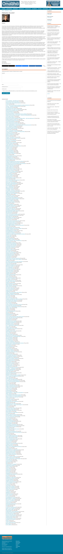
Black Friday (8, 523)
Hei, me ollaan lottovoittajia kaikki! (11, 379)
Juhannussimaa (8, 250)
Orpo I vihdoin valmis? (9, 251)
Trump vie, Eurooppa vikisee (10, 172)
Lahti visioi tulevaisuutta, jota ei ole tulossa (13, 123)
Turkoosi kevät (8, 263)
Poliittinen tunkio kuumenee (10, 387)
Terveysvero (8, 333)
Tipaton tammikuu (9, 129)
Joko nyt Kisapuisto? (9, 337)
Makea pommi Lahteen (9, 170)
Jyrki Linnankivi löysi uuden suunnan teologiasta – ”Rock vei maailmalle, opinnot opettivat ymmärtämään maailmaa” (53, 34)
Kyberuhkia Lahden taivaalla (10, 512)
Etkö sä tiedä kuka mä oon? (10, 280)
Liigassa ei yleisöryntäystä (10, 192)
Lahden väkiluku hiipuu (10, 144)
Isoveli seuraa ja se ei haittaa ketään (12, 412)
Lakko (7, 312)
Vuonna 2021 (8, 326)
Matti (7, 463)
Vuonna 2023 (8, 226)
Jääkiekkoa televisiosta (10, 480)
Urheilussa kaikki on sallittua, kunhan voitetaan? (14, 259)
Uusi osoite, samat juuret (10, 112)
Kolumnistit (34, 8)
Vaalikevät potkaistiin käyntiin (11, 274)
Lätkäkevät (8, 260)
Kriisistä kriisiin (8, 248)
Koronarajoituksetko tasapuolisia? (11, 356)
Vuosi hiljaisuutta (9, 366)
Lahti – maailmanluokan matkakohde (12, 325)
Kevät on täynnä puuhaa (10, 359)
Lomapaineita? (8, 491)
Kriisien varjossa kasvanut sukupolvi (12, 122)
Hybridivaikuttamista (9, 314)
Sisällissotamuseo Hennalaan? (11, 426)
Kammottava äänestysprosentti (11, 322)
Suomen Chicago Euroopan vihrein (11, 438)
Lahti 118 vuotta (8, 235)
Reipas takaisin (8, 141)
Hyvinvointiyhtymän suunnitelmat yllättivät (13, 415)
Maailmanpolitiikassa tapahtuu (11, 177)
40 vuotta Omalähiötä (9, 479)
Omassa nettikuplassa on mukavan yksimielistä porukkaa (15, 131)
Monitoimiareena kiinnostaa (10, 269)
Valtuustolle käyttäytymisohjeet (11, 372)
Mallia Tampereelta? (9, 284)
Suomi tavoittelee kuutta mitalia (11, 127)
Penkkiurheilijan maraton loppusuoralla (12, 511)
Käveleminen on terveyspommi (11, 140)
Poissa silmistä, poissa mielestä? (11, 108)
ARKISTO (48, 93)
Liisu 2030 (7, 413)
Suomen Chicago (9, 501)
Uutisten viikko (8, 371)
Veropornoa (8, 476)
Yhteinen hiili (8, 521)
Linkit (50, 8)
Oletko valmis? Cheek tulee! (10, 488)
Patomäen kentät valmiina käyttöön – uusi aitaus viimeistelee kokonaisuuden (54, 84)
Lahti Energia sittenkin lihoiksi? (11, 205)
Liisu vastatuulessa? (9, 339)
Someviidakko (8, 485)
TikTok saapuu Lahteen (10, 116)
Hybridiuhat (8, 237)
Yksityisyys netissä (9, 148)
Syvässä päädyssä (9, 318)
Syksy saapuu (8, 296)
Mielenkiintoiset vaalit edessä (11, 453)
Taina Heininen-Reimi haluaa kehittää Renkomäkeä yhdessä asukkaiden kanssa (53, 58)
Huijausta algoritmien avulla (10, 283)
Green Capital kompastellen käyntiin (12, 436)
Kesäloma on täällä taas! (10, 249)
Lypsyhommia (8, 502)
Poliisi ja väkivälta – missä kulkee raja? (12, 100)
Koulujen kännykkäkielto (10, 152)
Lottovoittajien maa (9, 279)
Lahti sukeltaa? (8, 459)
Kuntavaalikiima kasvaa (10, 357)
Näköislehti (21, 8)
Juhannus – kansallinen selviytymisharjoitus (13, 106)
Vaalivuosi (7, 467)
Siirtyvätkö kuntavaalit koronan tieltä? (12, 367)
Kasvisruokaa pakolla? (9, 270)
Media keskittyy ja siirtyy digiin (11, 217)
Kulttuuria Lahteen (9, 307)
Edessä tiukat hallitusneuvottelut (11, 262)
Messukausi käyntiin (9, 338)
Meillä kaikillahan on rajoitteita (11, 498)
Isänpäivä (7, 282)
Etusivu (3, 8)
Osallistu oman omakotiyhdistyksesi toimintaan (13, 306)
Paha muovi (8, 496)
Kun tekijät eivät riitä (9, 107)
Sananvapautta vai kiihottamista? (11, 424)
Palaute (39, 8)
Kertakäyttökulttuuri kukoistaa (11, 242)
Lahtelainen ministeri (9, 444)
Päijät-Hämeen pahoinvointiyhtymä (11, 443)
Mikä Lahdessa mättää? (10, 509)
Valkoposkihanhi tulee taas (10, 360)
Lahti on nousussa (9, 149)
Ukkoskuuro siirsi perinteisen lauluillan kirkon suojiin (53, 45)
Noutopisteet (9, 8)
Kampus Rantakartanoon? (10, 133)
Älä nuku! (7, 455)
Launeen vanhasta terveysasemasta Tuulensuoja (14, 304)
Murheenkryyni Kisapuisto (10, 247)
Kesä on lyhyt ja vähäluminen (11, 153)
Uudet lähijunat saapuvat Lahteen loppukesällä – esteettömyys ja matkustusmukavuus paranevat (52, 51)
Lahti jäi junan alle (9, 388)
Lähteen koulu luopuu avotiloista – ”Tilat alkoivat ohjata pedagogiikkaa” (53, 42)
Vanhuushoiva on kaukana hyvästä (11, 171)
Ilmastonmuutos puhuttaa (10, 478)
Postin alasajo (8, 434)
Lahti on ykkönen (9, 524)
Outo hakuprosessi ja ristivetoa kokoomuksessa (13, 432)
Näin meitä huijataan (9, 334)
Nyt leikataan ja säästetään (10, 209)
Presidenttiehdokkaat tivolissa (11, 518)
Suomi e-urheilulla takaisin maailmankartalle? (13, 458)
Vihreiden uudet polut (9, 489)
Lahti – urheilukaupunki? (10, 186)
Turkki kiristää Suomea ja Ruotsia (11, 301)
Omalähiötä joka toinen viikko (11, 403)
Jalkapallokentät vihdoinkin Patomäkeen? (13, 198)
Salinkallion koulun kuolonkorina (11, 142)
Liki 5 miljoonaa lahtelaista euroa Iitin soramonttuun (14, 261)
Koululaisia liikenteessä (10, 151)
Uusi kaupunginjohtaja (9, 238)
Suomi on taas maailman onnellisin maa (12, 214)
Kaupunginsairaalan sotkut (10, 227)
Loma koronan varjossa (10, 399)
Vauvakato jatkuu (9, 236)
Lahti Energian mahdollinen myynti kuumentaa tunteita (15, 225)
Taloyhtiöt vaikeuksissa (10, 253)
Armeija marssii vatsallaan (10, 486)
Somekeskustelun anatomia (10, 195)
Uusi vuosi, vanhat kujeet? (10, 416)
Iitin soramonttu (8, 302)
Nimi (3, 84)
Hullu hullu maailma (9, 175)
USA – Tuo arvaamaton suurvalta (11, 130)
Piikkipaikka (8, 402)
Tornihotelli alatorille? (9, 143)
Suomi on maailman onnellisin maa (11, 456)
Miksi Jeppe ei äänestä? (10, 350)
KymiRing (7, 447)
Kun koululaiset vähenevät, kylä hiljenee (12, 101)
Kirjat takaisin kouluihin (10, 196)
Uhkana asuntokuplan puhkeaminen (12, 215)
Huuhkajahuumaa (9, 422)
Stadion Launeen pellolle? (10, 508)
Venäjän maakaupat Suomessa (11, 481)
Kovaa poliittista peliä (9, 420)
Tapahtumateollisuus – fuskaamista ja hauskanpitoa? (14, 392)
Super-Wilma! (8, 295)
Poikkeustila (8, 405)
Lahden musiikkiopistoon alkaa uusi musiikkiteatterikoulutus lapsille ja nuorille (54, 71)
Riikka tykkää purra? (9, 216)
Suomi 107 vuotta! (9, 181)
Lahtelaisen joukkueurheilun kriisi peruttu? (13, 162)
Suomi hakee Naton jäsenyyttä (11, 305)
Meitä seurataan (8, 345)
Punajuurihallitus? (9, 448)
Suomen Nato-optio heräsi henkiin (11, 317)
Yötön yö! (7, 154)
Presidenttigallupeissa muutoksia (11, 230)
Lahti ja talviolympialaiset (10, 121)
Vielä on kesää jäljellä (9, 150)
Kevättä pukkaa (8, 257)
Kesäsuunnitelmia (9, 348)
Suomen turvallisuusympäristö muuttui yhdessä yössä (14, 316)
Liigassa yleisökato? (9, 290)
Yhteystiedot (45, 8)
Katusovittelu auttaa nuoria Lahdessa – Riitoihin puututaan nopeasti (53, 77)
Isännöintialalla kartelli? (10, 370)
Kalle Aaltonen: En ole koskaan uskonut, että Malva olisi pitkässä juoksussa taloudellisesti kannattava (54, 132)
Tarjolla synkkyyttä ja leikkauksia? (11, 285)
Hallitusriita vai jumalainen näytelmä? (12, 358)
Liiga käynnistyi (8, 241)
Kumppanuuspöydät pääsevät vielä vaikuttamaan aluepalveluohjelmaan (53, 30)
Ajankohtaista (28, 8)
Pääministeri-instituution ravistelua (11, 294)
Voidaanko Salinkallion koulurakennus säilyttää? (14, 228)
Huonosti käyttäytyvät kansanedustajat (12, 425)
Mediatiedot (15, 8)
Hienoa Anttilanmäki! (9, 437)
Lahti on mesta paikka (9, 340)
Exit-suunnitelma (8, 361)
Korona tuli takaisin (9, 391)
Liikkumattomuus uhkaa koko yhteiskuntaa (13, 258)
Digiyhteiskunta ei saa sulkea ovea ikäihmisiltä (13, 109)
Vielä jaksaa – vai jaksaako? (10, 368)
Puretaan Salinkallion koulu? (10, 159)
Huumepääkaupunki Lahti (10, 497)
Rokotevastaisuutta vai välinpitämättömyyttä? (13, 336)
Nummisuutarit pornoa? (10, 218)
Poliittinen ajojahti (9, 327)
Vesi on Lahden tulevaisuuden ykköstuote (13, 381)
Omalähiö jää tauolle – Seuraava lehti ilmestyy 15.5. (14, 404)
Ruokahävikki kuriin (9, 176)
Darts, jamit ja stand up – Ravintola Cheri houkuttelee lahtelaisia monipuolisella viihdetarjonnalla (54, 87)
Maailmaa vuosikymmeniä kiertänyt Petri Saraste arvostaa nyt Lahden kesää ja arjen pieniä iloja (54, 38)
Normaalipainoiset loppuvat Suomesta (12, 120)
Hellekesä (7, 490)
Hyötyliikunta (8, 273)
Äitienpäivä (8, 160)
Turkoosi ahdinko (9, 173)
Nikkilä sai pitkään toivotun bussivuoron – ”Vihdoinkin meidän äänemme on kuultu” (54, 48)
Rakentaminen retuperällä (10, 487)
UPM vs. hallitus (8, 393)
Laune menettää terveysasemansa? (12, 435)
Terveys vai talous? (9, 389)
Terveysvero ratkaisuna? (10, 174)
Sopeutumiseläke (9, 510)
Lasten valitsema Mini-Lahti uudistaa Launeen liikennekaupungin (53, 55)
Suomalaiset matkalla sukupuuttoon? (12, 128)
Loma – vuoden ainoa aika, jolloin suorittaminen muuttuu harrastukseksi (17, 105)
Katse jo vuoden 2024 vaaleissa (11, 514)
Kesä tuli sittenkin (9, 400)
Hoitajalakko (8, 291)
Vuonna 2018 (8, 468)
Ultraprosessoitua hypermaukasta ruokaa (12, 138)
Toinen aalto (8, 398)
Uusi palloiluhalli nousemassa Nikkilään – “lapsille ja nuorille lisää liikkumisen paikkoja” (54, 80)
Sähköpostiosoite (5, 86)
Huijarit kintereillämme (9, 111)
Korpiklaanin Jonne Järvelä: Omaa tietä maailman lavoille (53, 91)
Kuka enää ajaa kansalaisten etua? (11, 110)
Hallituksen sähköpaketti (10, 293)
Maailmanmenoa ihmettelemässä (11, 335)
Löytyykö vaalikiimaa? (9, 166)
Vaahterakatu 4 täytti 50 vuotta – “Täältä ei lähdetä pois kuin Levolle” (54, 62)
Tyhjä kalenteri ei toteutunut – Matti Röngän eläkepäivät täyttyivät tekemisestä (54, 74)
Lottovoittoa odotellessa (10, 229)
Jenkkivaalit (8, 383)
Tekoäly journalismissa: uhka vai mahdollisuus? (14, 240)
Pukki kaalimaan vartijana (10, 362)
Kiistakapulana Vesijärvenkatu (11, 477)
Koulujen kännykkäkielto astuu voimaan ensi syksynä (14, 161)
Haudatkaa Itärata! (9, 272)
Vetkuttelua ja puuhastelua (10, 206)
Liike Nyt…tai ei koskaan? (10, 500)
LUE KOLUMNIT (49, 14)
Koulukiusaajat (8, 390)
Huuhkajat (7, 427)
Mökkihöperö (8, 492)
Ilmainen (7, 520)
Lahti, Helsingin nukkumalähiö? (11, 355)
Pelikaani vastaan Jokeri (10, 165)
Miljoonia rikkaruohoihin (10, 187)
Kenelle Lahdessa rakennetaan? (11, 454)
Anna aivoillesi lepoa (9, 268)
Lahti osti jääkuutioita (9, 346)
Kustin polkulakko (9, 423)
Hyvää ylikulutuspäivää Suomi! (11, 164)
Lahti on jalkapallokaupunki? (10, 311)
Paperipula (8, 313)
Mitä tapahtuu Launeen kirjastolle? (11, 193)
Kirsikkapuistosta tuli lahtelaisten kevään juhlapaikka (54, 65)
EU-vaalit (7, 203)
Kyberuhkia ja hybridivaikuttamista (11, 183)
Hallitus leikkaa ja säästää (10, 239)
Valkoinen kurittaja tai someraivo (11, 155)
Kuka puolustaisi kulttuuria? (10, 117)
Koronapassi (8, 347)
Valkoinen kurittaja (9, 466)
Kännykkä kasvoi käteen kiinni (11, 208)
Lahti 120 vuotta (8, 139)
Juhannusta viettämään (10, 349)
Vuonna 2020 (8, 377)
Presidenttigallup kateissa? (10, 224)
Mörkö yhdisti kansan (9, 445)
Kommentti (3, 73)
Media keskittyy (8, 411)
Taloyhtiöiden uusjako (9, 188)
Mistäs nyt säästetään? (9, 204)
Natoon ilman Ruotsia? (9, 271)
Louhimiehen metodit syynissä (11, 507)
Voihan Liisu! (8, 382)
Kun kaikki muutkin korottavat (10, 281)
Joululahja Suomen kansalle (10, 519)
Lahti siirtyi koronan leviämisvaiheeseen (12, 380)
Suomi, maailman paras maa (10, 522)
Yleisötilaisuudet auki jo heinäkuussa (12, 401)
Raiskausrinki (8, 470)
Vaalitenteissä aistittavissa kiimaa (11, 264)
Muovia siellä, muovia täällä (10, 182)
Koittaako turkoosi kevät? (10, 457)
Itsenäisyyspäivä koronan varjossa (11, 328)
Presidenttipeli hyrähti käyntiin (11, 246)
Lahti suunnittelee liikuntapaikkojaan (12, 197)
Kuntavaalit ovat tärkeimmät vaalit (11, 351)
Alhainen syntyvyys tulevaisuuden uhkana (13, 220)
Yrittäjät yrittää (8, 194)
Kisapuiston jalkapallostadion (11, 369)
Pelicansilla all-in (9, 219)
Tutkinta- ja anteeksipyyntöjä (10, 421)
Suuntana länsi (8, 315)
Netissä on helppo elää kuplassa (11, 414)
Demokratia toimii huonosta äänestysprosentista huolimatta (15, 163)
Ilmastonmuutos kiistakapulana (11, 431)
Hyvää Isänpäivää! (9, 185)
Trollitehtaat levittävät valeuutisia (11, 474)
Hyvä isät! (7, 475)
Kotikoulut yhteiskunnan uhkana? (11, 119)
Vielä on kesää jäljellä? (10, 199)
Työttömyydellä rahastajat (10, 465)
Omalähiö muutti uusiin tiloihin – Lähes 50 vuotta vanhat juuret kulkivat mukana (54, 68)
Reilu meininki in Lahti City (10, 499)
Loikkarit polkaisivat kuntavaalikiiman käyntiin (13, 394)
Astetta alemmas (8, 286)
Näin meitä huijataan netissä (10, 184)
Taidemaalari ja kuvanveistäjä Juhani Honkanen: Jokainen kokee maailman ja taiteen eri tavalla (53, 124)
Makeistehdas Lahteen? (10, 323)
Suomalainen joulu (9, 132)
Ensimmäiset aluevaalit (10, 324)
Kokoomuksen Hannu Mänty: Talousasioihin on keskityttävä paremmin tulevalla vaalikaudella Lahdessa (54, 120)
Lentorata (7, 433)
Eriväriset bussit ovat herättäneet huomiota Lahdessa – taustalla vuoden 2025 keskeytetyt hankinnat (53, 26)
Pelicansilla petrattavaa (10, 231)
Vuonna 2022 (8, 275)
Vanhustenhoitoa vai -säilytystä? (11, 464)
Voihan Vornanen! (9, 207)
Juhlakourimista (8, 469)
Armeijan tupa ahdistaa (10, 409)
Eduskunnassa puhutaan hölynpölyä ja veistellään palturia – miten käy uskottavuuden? (20, 118)
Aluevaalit (7, 329)
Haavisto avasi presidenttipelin (11, 252)
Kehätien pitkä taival (9, 378)
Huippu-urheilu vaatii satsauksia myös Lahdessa (14, 292)
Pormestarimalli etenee (10, 513)
